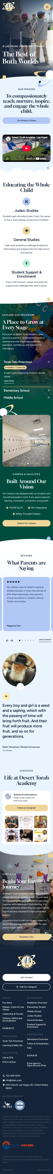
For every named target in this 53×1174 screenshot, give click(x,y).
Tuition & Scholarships (38, 1043)
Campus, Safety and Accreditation (12, 1019)
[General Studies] (26, 231)
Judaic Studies (26, 210)
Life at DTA (7, 1057)
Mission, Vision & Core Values (13, 1008)
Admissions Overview (37, 1039)
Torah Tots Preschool (12, 1041)
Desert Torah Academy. (18, 1157)
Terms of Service (44, 1170)
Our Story (7, 1002)
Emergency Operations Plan (36, 1064)
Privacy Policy (7, 1170)
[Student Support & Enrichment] (26, 263)
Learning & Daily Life (12, 1045)
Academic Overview (37, 1002)
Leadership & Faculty (12, 1014)
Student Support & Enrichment (26, 274)
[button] (14, 463)
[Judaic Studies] (26, 202)
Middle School (34, 1011)
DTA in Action (9, 1062)
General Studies (26, 239)
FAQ (29, 1048)
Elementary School (36, 1007)
